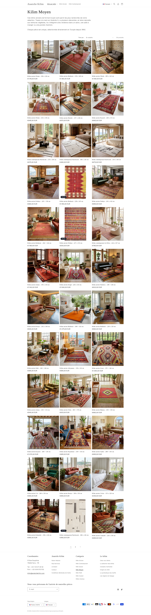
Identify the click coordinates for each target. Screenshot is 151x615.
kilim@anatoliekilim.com (35, 573)
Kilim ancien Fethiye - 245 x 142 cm (103, 201)
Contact (54, 569)
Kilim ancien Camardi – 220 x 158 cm (103, 535)
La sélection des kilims (107, 563)
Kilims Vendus (80, 579)
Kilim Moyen (79, 569)
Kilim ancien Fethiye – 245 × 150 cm (38, 201)
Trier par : (81, 37)
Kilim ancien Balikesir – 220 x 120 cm (104, 326)
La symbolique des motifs (108, 573)
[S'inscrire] (57, 589)
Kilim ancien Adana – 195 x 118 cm (38, 285)
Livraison (54, 566)
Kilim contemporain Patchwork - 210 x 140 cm (41, 159)
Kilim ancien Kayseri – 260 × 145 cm (38, 451)
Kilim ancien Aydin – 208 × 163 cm (103, 451)
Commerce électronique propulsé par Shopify (51, 611)
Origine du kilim (105, 569)
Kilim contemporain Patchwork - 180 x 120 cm (74, 159)
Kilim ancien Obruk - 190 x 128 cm (38, 76)
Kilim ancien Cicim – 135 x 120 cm (103, 493)
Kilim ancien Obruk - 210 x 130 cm (38, 118)
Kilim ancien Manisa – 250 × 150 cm (103, 410)
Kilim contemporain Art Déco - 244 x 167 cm (106, 243)
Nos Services (56, 563)
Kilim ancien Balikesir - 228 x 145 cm (71, 201)
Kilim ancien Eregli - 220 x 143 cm (70, 285)
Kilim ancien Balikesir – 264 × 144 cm (39, 243)
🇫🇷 (106, 4)
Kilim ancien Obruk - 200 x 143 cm (103, 76)
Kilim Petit (79, 573)
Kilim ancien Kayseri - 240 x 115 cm (103, 118)
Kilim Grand (79, 566)
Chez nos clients (105, 560)
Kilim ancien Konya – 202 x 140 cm (38, 326)
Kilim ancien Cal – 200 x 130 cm (37, 493)
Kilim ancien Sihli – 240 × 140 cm (38, 368)
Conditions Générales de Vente (61, 573)
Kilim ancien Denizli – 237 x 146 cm (71, 118)
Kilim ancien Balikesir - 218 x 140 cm (71, 76)
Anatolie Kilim (35, 611)
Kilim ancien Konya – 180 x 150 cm (71, 493)
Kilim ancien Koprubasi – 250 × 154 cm (72, 451)
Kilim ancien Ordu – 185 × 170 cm (70, 410)
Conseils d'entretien (106, 566)
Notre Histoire (56, 560)
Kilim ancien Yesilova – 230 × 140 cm (103, 285)
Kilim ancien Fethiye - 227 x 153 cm (71, 243)
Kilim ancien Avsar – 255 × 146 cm (103, 368)
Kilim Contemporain (82, 563)
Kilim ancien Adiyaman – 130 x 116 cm (72, 368)
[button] (52, 4)
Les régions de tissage (107, 576)
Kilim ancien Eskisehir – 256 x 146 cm (39, 535)
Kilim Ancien (79, 560)
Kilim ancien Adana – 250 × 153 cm (38, 410)
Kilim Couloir (79, 576)
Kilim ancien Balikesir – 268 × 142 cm (71, 326)
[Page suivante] (80, 547)
